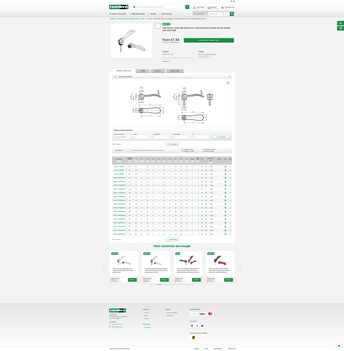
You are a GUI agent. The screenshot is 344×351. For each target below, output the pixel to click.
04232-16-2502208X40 (119, 215)
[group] (124, 267)
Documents (147, 327)
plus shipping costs (174, 42)
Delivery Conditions (172, 312)
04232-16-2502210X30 (119, 226)
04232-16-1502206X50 (119, 204)
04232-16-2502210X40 (119, 230)
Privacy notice (218, 348)
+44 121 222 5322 (116, 324)
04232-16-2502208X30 (119, 211)
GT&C (206, 348)
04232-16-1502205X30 (119, 181)
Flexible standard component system (128, 18)
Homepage (113, 18)
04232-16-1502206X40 (119, 200)
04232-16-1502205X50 (119, 189)
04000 (142, 18)
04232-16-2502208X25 (119, 207)
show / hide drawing (125, 76)
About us (146, 312)
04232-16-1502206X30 (119, 196)
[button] (151, 284)
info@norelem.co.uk (117, 327)
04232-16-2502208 (119, 174)
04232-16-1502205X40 (119, 185)
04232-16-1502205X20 (119, 178)
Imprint (197, 348)
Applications (167, 14)
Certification (170, 315)
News (145, 315)
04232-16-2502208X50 (119, 219)
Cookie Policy (232, 348)
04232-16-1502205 (119, 166)
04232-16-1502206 (119, 170)
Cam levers (148, 18)
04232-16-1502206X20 (119, 192)
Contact (146, 318)
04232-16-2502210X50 (119, 234)
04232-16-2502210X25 (119, 222)
